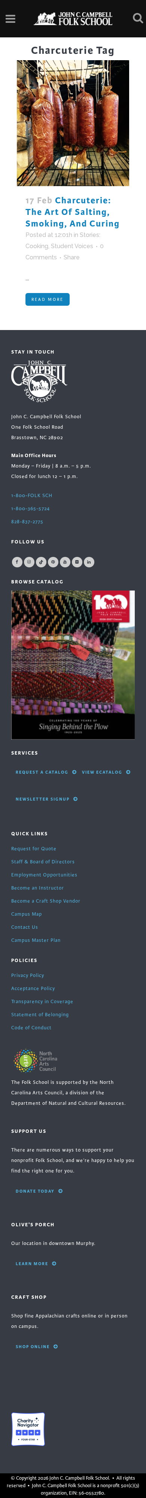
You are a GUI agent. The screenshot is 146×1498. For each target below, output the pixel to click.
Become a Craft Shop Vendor (45, 901)
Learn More (32, 1263)
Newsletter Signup (43, 799)
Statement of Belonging (40, 1015)
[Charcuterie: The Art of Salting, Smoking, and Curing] (73, 123)
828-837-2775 (27, 522)
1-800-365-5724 (30, 509)
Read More (47, 299)
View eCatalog (102, 772)
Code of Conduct (31, 1028)
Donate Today (35, 1191)
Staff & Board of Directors (43, 862)
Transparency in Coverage (42, 1002)
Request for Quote (34, 849)
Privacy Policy (27, 975)
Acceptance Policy (33, 989)
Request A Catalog (42, 772)
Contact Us (24, 927)
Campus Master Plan (36, 940)
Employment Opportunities (44, 875)
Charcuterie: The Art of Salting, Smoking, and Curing (72, 212)
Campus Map (26, 914)
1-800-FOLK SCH (31, 496)
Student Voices (72, 246)
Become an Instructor (37, 888)
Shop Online (33, 1346)
